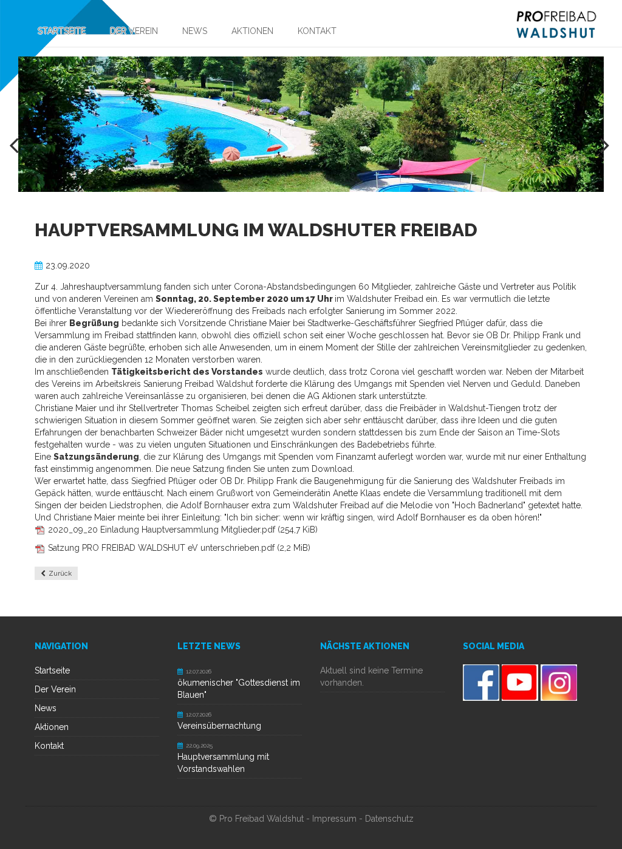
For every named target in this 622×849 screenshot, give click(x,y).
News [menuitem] (194, 31)
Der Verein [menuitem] (134, 31)
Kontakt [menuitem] (317, 31)
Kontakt (49, 746)
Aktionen (52, 727)
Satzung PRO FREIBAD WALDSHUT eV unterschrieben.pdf (179, 548)
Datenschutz (389, 818)
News (45, 708)
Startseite (52, 670)
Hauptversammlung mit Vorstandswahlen (223, 763)
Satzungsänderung (96, 457)
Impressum (334, 818)
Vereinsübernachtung (219, 726)
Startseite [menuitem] (62, 31)
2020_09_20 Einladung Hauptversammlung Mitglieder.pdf (183, 529)
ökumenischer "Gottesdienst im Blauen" (238, 689)
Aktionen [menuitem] (252, 31)
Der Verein (55, 689)
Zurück (60, 574)
